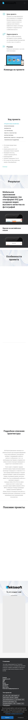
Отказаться (21, 717)
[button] (24, 3)
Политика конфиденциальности (14, 713)
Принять (7, 717)
